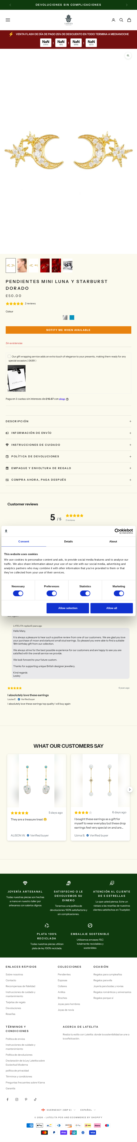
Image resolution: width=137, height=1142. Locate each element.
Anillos (61, 992)
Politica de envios (15, 1038)
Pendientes (64, 974)
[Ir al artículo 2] (22, 265)
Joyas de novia (66, 1009)
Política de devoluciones (19, 1054)
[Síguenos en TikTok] (35, 1099)
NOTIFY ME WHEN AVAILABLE (68, 330)
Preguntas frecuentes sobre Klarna (25, 1082)
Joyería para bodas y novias (108, 986)
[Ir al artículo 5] (56, 265)
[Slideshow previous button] (7, 789)
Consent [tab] (23, 541)
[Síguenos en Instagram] (17, 1099)
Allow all (111, 608)
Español (86, 1110)
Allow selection (67, 608)
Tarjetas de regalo (16, 1002)
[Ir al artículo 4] (45, 265)
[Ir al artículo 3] (34, 265)
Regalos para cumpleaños (107, 974)
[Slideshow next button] (130, 789)
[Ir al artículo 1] (11, 265)
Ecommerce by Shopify (86, 1117)
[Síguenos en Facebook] (7, 1099)
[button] (65, 317)
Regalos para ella (102, 980)
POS (61, 1117)
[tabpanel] (68, 645)
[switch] (52, 593)
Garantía (10, 1088)
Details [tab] (68, 541)
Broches (62, 998)
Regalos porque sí (103, 998)
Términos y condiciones (19, 1076)
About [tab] (113, 541)
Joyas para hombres (69, 1004)
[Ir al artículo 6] (68, 265)
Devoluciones (13, 1008)
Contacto (11, 980)
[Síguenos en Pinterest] (26, 1099)
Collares (62, 986)
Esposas (62, 980)
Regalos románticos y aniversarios (112, 992)
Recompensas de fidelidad (20, 986)
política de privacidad (17, 1070)
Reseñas (10, 1014)
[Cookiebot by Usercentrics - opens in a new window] (117, 531)
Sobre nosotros (14, 974)
